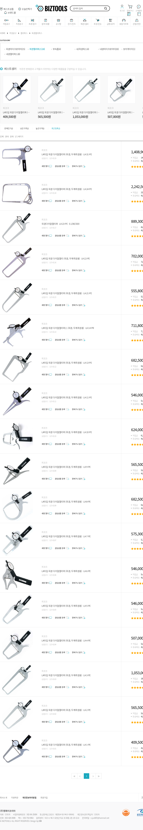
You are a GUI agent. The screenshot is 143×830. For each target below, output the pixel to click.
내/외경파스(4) (82, 49)
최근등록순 (56, 128)
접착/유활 (45, 23)
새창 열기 (45, 166)
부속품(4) (57, 49)
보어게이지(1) (129, 49)
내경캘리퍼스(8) (13, 54)
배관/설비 (85, 23)
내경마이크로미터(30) (109, 49)
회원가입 (43, 797)
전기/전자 (72, 23)
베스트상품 (8, 9)
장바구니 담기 (77, 166)
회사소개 (3, 797)
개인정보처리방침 (29, 797)
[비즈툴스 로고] (51, 7)
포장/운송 (98, 23)
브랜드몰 (12, 12)
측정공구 (19, 23)
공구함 (58, 23)
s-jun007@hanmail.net (100, 817)
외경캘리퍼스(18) (37, 49)
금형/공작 (111, 23)
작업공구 (6, 23)
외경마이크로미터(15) (15, 49)
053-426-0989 (10, 817)
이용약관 (14, 797)
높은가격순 (40, 128)
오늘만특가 (27, 9)
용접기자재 (123, 23)
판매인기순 (8, 128)
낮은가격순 (24, 128)
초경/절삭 (32, 23)
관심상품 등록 (60, 166)
